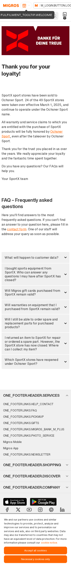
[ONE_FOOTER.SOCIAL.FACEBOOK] (7, 510)
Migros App (10, 448)
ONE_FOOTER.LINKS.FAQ (20, 410)
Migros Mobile (12, 442)
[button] (35, 257)
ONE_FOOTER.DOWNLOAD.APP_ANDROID (43, 502)
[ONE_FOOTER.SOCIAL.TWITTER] (18, 510)
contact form (16, 229)
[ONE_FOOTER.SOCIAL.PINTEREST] (51, 510)
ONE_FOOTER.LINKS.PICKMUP (23, 417)
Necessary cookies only (35, 559)
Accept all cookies (35, 550)
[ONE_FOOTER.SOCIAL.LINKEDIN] (62, 510)
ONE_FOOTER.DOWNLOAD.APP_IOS (15, 502)
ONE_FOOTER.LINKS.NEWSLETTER (26, 454)
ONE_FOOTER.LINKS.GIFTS (21, 423)
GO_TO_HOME (10, 5)
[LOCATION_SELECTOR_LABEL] (26, 5)
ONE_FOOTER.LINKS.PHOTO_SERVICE (28, 435)
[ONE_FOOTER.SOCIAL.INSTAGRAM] (40, 510)
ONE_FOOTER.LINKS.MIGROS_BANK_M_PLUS (33, 429)
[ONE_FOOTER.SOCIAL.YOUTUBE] (29, 510)
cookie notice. (49, 543)
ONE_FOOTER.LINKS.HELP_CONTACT (28, 404)
